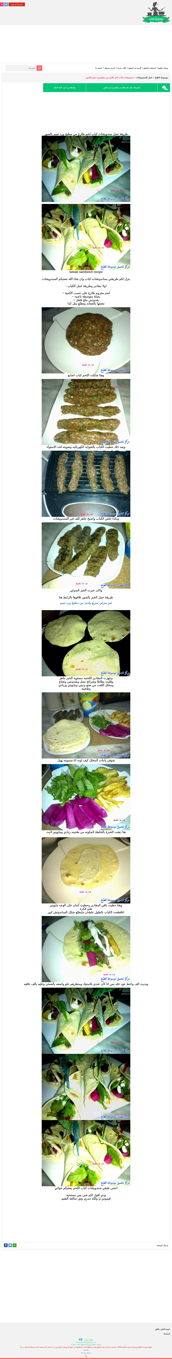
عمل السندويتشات (144, 77)
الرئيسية (167, 1334)
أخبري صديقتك (109, 68)
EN (2, 4)
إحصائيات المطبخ (150, 68)
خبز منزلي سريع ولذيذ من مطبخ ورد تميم (86, 602)
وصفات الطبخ (163, 68)
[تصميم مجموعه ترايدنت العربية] (86, 1339)
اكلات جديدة (121, 68)
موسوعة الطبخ (161, 77)
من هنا (22, 1347)
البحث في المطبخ (134, 68)
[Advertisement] (86, 45)
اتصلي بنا (98, 68)
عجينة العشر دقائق (162, 1329)
